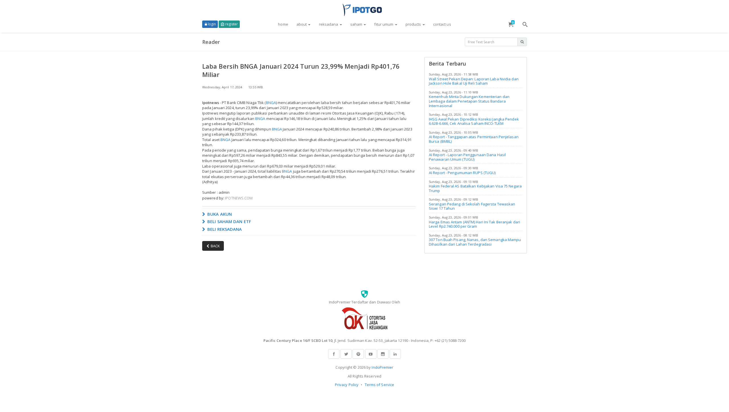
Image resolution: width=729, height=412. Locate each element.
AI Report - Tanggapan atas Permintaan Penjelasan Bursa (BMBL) (474, 139)
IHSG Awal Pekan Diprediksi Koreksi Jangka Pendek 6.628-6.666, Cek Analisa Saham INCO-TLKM (474, 121)
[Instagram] (383, 354)
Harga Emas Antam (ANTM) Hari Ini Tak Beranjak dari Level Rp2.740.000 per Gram (474, 224)
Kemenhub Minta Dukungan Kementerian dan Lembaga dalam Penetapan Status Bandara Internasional (469, 101)
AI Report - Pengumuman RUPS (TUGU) (462, 172)
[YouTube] (370, 354)
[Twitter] (346, 354)
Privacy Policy (347, 384)
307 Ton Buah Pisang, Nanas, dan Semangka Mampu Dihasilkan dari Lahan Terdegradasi (475, 242)
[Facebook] (333, 354)
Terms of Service (379, 384)
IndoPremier (382, 367)
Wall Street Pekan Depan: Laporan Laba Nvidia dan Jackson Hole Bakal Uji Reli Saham (474, 81)
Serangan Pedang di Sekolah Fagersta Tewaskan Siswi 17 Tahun (472, 206)
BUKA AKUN (219, 214)
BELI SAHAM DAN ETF (228, 221)
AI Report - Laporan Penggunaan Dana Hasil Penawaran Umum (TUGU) (467, 157)
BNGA (271, 102)
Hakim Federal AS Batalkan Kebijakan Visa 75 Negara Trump (475, 188)
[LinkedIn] (395, 354)
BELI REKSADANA (224, 229)
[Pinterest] (358, 354)
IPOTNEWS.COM (239, 198)
